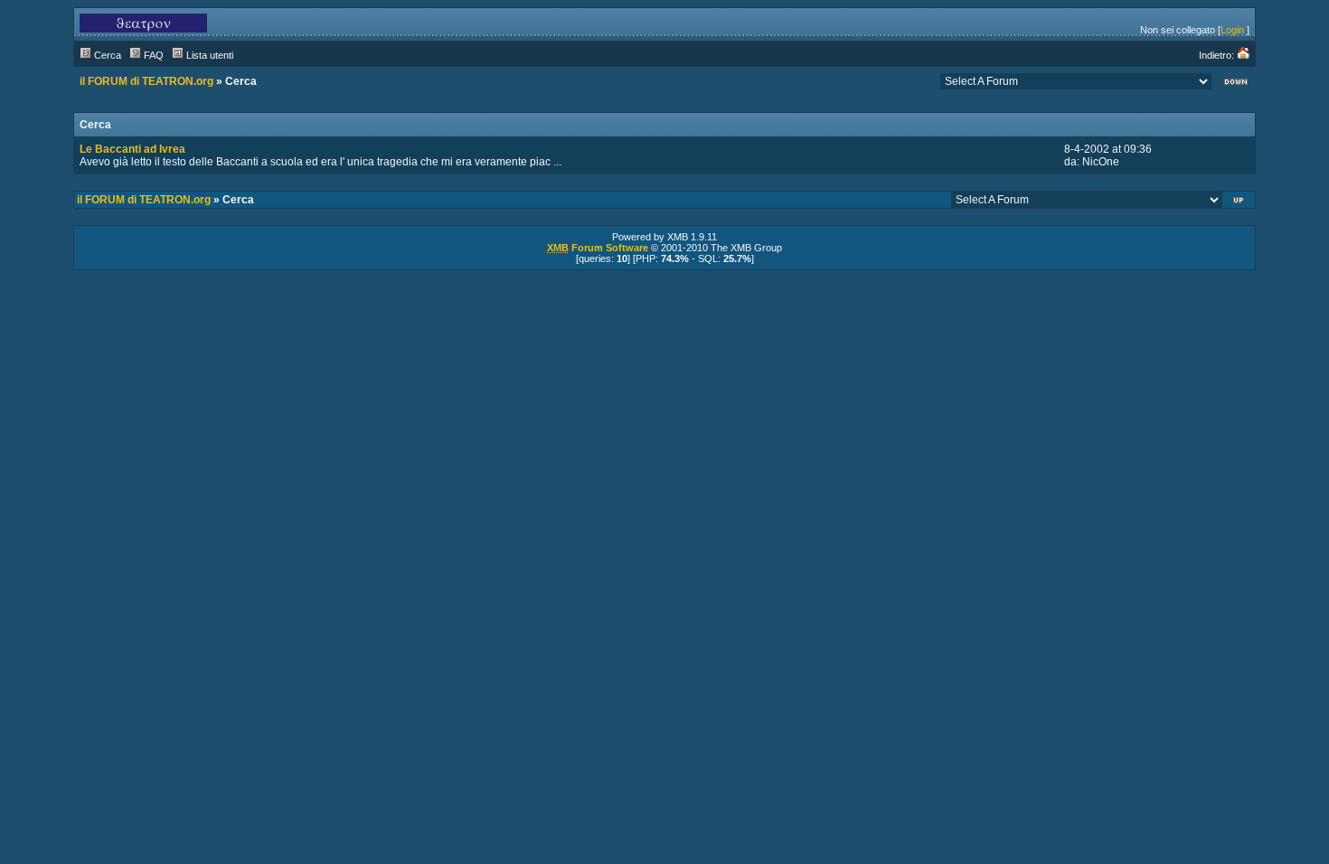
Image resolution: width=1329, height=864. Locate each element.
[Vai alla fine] (1235, 83)
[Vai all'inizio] (1240, 202)
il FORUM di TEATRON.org (146, 81)
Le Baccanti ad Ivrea (132, 149)
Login (1232, 29)
